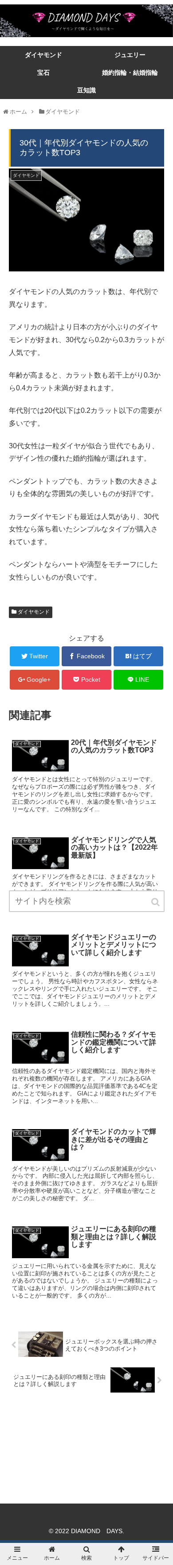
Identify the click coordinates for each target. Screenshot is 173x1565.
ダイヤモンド (34, 612)
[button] (156, 902)
